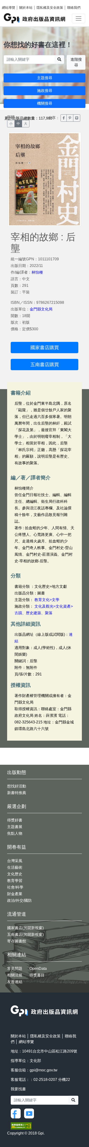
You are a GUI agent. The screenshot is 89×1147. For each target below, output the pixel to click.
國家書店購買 (44, 347)
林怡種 (37, 272)
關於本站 (26, 7)
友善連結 (14, 982)
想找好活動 (16, 786)
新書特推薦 (16, 793)
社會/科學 (15, 887)
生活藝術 (14, 867)
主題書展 (14, 827)
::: (12, 1002)
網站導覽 (8, 7)
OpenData (38, 969)
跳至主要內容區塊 (13, 2)
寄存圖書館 (16, 941)
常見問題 (14, 969)
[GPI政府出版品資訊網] (35, 18)
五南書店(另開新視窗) (25, 934)
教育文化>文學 (46, 600)
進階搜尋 (76, 62)
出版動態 (16, 772)
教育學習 (14, 881)
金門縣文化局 (41, 309)
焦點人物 (14, 833)
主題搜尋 (44, 78)
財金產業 (14, 894)
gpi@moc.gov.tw (43, 1070)
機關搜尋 (44, 103)
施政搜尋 (44, 91)
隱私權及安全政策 (50, 7)
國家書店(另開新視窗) (25, 928)
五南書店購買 (44, 364)
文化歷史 (14, 874)
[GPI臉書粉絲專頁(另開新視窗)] (17, 1113)
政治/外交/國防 (19, 900)
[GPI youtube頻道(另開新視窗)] (30, 1113)
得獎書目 (37, 975)
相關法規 (14, 975)
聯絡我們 (73, 7)
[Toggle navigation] (78, 18)
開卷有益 (16, 847)
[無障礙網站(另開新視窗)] (21, 1126)
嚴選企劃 (16, 806)
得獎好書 (14, 820)
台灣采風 (14, 861)
